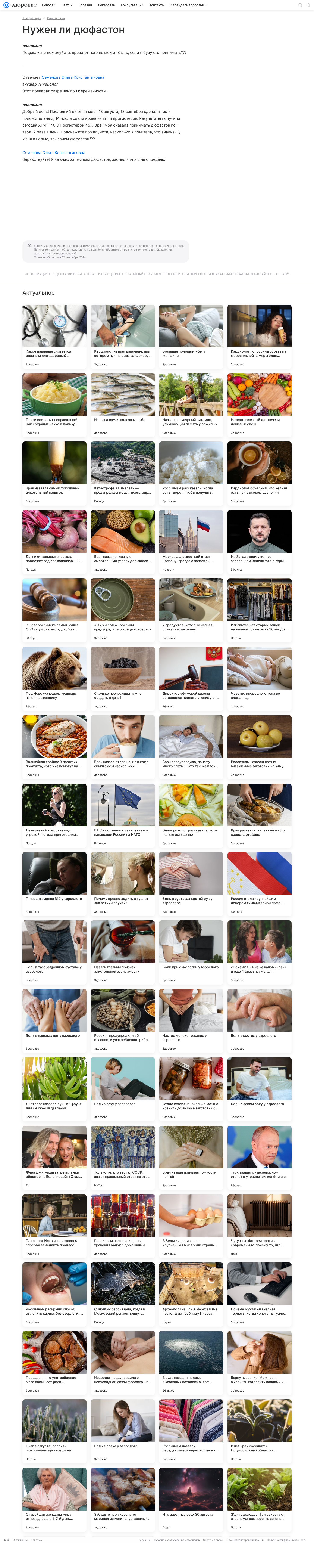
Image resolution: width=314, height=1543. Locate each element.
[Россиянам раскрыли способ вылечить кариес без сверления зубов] (54, 1294)
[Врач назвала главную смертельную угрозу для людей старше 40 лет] (123, 542)
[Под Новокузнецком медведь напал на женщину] (54, 679)
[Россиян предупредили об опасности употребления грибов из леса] (123, 1021)
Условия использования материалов (177, 1540)
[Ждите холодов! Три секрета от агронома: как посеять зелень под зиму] (259, 1500)
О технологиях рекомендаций (245, 1540)
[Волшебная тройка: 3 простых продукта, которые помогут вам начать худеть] (54, 747)
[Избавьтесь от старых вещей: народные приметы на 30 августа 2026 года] (259, 610)
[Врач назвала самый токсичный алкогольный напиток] (54, 473)
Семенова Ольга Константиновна (73, 77)
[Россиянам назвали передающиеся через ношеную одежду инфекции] (191, 1431)
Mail (6, 1540)
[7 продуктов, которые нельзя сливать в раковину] (191, 610)
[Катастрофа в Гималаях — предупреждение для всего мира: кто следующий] (123, 473)
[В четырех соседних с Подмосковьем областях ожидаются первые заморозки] (259, 1431)
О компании (20, 1540)
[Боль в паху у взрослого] (123, 1089)
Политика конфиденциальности (286, 1540)
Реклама (36, 1540)
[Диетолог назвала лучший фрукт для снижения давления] (54, 1089)
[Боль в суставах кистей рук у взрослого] (191, 884)
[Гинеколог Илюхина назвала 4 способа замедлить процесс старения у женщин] (54, 1226)
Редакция (144, 1540)
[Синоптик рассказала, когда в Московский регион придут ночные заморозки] (123, 1294)
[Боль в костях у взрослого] (259, 1021)
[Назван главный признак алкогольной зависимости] (123, 952)
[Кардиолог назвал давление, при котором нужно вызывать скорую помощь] (123, 337)
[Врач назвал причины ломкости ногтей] (191, 1158)
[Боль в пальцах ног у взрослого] (54, 1021)
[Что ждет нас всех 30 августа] (191, 1500)
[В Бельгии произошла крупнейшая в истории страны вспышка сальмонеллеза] (191, 1226)
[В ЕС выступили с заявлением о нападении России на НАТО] (123, 816)
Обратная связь (213, 1540)
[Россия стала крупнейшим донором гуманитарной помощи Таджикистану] (259, 884)
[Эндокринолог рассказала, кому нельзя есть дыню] (191, 816)
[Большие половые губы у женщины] (191, 337)
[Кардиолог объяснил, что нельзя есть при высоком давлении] (259, 473)
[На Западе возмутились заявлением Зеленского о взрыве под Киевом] (259, 542)
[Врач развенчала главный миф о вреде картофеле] (259, 816)
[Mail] (6, 5)
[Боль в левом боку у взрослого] (259, 1089)
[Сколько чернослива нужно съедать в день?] (123, 679)
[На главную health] (23, 5)
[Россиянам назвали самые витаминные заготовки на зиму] (259, 747)
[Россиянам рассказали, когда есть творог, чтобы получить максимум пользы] (191, 473)
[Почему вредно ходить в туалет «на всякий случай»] (123, 884)
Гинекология (56, 18)
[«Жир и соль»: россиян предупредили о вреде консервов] (123, 610)
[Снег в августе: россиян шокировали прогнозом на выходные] (54, 1431)
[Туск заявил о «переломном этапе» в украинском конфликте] (259, 1158)
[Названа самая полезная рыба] (123, 405)
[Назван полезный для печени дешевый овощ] (259, 405)
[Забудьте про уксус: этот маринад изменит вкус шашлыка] (123, 1500)
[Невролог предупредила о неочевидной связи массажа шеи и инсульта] (123, 1363)
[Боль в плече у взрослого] (123, 1431)
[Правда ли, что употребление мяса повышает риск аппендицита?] (54, 1363)
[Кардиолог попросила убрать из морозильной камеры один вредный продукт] (259, 337)
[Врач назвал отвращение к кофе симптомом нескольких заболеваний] (123, 747)
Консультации (31, 18)
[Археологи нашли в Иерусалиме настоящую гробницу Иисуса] (191, 1294)
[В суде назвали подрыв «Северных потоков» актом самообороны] (191, 1363)
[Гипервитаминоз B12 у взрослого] (54, 884)
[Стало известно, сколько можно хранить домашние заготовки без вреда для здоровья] (191, 1089)
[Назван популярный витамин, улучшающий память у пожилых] (191, 405)
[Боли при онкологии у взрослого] (191, 952)
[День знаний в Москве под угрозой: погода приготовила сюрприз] (54, 816)
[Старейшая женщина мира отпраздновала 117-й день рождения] (54, 1500)
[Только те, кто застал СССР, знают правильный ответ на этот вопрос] (123, 1158)
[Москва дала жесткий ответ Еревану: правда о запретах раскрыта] (191, 542)
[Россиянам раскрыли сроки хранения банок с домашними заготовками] (123, 1226)
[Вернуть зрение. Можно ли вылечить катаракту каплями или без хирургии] (259, 1363)
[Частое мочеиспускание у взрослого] (191, 1021)
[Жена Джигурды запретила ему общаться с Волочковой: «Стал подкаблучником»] (54, 1158)
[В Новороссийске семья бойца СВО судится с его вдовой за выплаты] (54, 610)
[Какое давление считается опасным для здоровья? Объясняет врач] (54, 337)
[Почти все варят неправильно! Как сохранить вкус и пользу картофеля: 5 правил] (54, 405)
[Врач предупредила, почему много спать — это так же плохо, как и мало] (191, 747)
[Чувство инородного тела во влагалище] (259, 679)
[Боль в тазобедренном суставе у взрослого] (54, 952)
